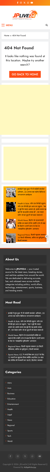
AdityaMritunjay (30, 467)
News (9, 420)
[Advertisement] (25, 110)
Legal (9, 414)
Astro (9, 382)
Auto (9, 388)
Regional (10, 425)
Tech (9, 436)
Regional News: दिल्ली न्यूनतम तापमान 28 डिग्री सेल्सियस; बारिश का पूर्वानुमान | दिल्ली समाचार (32, 237)
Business (10, 393)
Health (10, 409)
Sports (10, 430)
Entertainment (13, 404)
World (9, 441)
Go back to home (25, 74)
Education (11, 398)
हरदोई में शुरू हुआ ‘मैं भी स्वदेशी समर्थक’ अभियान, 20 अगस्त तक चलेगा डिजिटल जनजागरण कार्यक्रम (31, 192)
